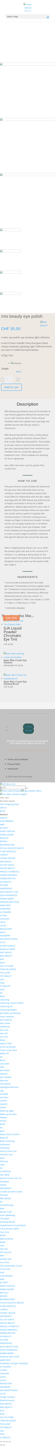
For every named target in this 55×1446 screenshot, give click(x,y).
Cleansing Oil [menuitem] (6, 1006)
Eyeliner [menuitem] (4, 1073)
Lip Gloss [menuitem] (4, 1097)
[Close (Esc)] (9, 1441)
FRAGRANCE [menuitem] (5, 1188)
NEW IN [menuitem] (3, 817)
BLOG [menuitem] (2, 811)
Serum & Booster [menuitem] (8, 1046)
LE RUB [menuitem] (3, 915)
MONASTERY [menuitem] (6, 929)
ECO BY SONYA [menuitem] (7, 865)
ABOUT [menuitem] (3, 807)
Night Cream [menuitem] (6, 1043)
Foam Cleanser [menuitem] (7, 1016)
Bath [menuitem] (2, 1131)
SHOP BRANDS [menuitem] (7, 821)
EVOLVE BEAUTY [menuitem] (7, 868)
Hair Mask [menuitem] (4, 1174)
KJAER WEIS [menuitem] (5, 905)
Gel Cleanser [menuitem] (6, 1019)
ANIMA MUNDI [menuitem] (7, 834)
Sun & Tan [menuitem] (4, 1262)
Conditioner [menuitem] (5, 1171)
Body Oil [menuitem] (4, 1137)
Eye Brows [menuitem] (5, 1070)
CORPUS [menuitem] (4, 854)
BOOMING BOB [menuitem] (7, 844)
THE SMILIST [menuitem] (6, 976)
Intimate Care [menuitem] (6, 1154)
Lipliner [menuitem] (3, 1100)
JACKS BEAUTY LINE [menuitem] (9, 891)
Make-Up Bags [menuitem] (7, 1110)
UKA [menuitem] (2, 979)
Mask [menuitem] (2, 1040)
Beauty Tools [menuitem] (6, 1211)
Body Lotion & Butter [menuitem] (9, 1134)
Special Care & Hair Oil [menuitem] (10, 1178)
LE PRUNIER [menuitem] (5, 912)
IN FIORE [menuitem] (4, 885)
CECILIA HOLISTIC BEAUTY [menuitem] (12, 848)
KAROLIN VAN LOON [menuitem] (9, 902)
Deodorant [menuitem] (5, 1144)
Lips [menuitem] (2, 1090)
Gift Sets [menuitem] (4, 1249)
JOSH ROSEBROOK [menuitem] (8, 895)
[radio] (16, 363)
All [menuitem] (1, 993)
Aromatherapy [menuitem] (7, 1205)
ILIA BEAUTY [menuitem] (5, 881)
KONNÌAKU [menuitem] (5, 908)
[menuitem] (4, 814)
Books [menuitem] (3, 1242)
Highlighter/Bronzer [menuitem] (9, 1087)
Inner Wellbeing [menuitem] (7, 1215)
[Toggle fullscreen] (4, 1441)
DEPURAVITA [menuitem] (6, 861)
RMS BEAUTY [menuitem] (6, 955)
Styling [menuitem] (3, 1184)
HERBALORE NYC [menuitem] (8, 878)
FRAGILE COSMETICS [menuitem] (9, 871)
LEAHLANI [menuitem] (4, 918)
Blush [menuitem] (2, 1060)
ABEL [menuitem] (2, 824)
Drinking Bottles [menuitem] (7, 1222)
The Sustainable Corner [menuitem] (11, 1265)
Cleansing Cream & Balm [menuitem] (11, 1003)
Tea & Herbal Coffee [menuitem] (9, 1228)
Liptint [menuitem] (3, 1107)
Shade (5, 368)
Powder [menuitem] (3, 1117)
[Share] (7, 1441)
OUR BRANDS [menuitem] (6, 1275)
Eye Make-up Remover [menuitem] (10, 1013)
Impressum (12, 768)
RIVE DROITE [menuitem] (6, 952)
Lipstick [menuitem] (3, 1104)
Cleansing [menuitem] (4, 999)
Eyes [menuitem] (2, 1067)
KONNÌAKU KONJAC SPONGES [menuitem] (14, 1363)
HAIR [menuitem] (2, 1164)
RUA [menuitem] (2, 959)
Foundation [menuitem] (5, 1083)
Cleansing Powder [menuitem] (8, 1009)
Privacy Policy (13, 764)
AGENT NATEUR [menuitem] (7, 831)
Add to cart (11, 387)
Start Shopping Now (9, 804)
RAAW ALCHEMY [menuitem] (7, 949)
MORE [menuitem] (3, 1235)
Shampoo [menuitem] (4, 1181)
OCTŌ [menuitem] (3, 942)
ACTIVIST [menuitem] (4, 828)
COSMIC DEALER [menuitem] (7, 858)
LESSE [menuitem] (3, 922)
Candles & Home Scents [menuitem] (11, 1191)
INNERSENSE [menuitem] (6, 888)
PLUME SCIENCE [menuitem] (7, 945)
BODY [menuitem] (2, 1124)
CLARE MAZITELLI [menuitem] (8, 851)
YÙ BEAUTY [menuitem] (5, 986)
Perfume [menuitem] (4, 1161)
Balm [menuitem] (2, 996)
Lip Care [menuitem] (4, 1036)
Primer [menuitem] (3, 1120)
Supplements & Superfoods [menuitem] (13, 1225)
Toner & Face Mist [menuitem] (8, 1050)
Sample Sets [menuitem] (6, 1259)
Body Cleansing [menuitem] (7, 1141)
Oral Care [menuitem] (4, 1232)
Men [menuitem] (2, 1255)
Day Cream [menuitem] (5, 1023)
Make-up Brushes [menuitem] (8, 1114)
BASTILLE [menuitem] (4, 838)
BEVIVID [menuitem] (3, 841)
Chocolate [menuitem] (4, 1218)
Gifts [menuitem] (2, 1245)
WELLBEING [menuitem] (5, 1198)
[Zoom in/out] (1, 1441)
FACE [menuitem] (2, 989)
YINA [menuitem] (2, 983)
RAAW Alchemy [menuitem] (7, 1400)
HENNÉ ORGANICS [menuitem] (8, 875)
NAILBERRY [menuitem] (5, 935)
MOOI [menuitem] (3, 932)
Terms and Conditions (17, 759)
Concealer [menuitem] (4, 1063)
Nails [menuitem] (2, 1158)
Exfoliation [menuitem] (5, 1026)
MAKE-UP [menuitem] (4, 1053)
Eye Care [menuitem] (4, 1030)
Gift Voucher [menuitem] (6, 1252)
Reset (18, 371)
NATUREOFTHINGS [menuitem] (8, 939)
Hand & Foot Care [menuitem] (8, 1151)
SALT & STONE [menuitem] (7, 966)
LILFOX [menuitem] (3, 925)
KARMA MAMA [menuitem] (7, 898)
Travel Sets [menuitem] (5, 1269)
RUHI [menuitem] (2, 962)
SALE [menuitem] (2, 1272)
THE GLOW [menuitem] (5, 972)
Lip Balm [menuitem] (4, 1094)
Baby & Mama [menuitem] (6, 1238)
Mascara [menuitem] (4, 1080)
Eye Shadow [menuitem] (5, 1077)
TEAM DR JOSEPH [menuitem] (8, 969)
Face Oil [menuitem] (3, 1033)
